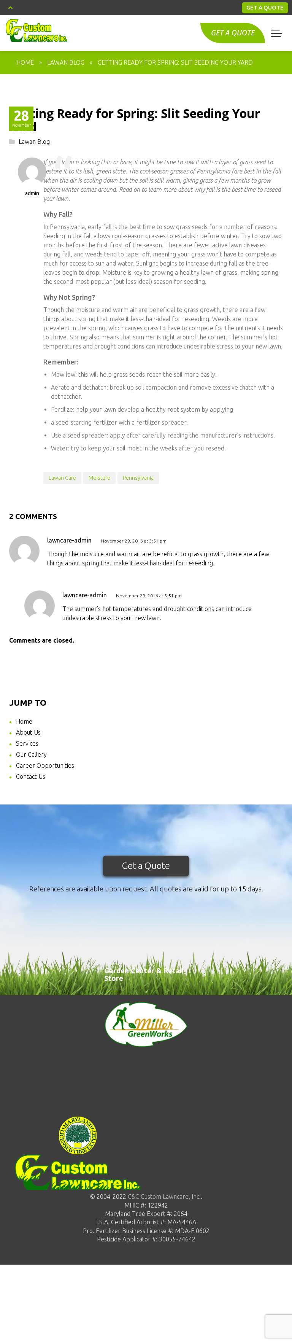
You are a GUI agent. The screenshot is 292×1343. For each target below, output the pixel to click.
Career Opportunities (45, 765)
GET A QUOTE (265, 7)
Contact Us (30, 776)
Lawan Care (62, 478)
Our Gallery (31, 754)
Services (27, 743)
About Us (28, 732)
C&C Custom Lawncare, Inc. (163, 1196)
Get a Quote (146, 866)
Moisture (99, 478)
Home (25, 62)
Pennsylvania (138, 478)
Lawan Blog (65, 62)
